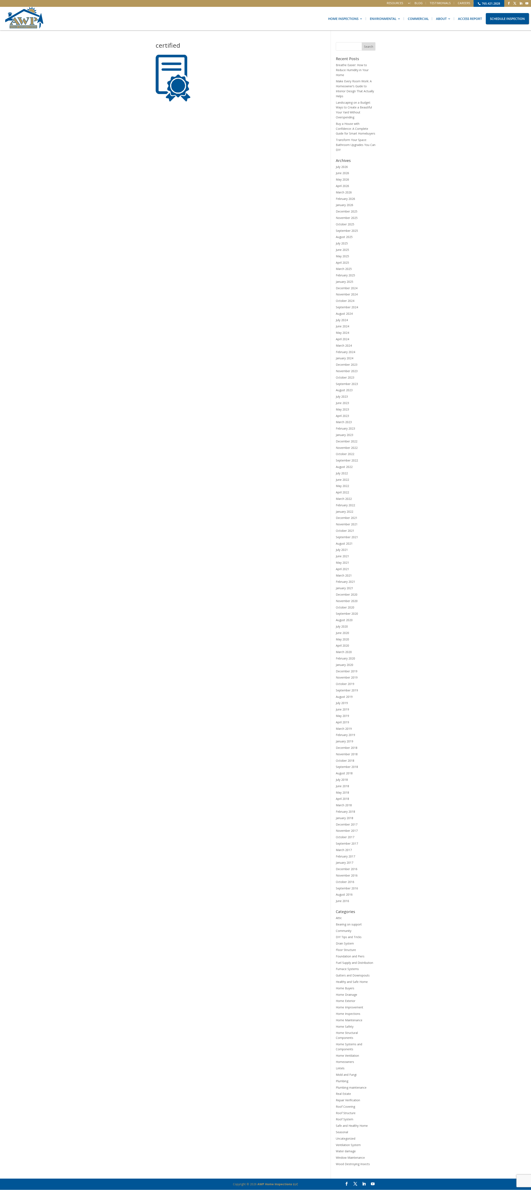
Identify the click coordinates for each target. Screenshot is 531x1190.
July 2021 (342, 550)
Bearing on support (349, 924)
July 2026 (342, 167)
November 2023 (347, 371)
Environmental (383, 18)
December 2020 (346, 594)
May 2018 (342, 792)
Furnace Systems (347, 969)
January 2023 (344, 435)
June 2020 (342, 633)
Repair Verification (348, 1100)
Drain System (345, 943)
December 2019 (346, 671)
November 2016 (347, 875)
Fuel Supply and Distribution (354, 963)
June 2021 (342, 556)
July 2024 (342, 320)
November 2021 (347, 524)
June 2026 (342, 173)
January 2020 (344, 665)
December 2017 (346, 824)
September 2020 (347, 614)
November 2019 (347, 677)
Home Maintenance (349, 1020)
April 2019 (342, 722)
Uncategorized (345, 1138)
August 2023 (344, 390)
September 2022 (347, 460)
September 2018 (347, 767)
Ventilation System (348, 1145)
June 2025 (342, 250)
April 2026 (342, 186)
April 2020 (342, 645)
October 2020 (345, 607)
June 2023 (342, 403)
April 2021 (342, 569)
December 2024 (346, 288)
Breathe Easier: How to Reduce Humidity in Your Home (352, 70)
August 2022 (344, 467)
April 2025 (342, 263)
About (441, 18)
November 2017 (347, 831)
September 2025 (347, 231)
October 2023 (345, 377)
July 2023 (342, 396)
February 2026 (345, 199)
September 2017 (347, 843)
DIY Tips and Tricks (349, 937)
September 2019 (347, 690)
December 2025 (346, 211)
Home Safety (344, 1026)
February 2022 (345, 505)
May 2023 (342, 409)
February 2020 (345, 658)
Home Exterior (345, 1001)
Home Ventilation (347, 1056)
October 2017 (345, 837)
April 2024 (342, 339)
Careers (464, 3)
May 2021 (342, 563)
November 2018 (347, 754)
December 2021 (346, 518)
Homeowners (345, 1062)
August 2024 (344, 314)
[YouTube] (526, 3)
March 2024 (344, 345)
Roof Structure (346, 1113)
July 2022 (342, 473)
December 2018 (346, 748)
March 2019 (344, 729)
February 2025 (345, 275)
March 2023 (344, 422)
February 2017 (345, 856)
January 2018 (344, 818)
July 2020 (342, 626)
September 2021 (347, 537)
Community (343, 931)
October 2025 (345, 224)
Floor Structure (346, 950)
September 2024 (347, 307)
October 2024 (345, 301)
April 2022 (342, 492)
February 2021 (345, 582)
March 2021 (344, 575)
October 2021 (345, 531)
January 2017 (344, 863)
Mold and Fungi (346, 1075)
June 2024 (342, 326)
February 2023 (345, 428)
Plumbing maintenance (351, 1087)
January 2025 (344, 282)
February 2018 (345, 812)
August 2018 (344, 773)
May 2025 (342, 256)
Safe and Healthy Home (352, 1126)
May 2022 (342, 486)
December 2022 (346, 441)
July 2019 (342, 703)
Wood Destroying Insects (353, 1164)
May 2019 (342, 716)
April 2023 (342, 416)
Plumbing (342, 1081)
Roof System (344, 1119)
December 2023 (346, 365)
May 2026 (342, 179)
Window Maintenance (350, 1158)
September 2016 (347, 888)
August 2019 (344, 697)
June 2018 (342, 786)
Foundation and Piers (350, 956)
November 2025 (347, 218)
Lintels (340, 1068)
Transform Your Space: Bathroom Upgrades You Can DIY (355, 145)
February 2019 (345, 735)
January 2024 (344, 358)
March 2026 (344, 192)
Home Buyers (345, 988)
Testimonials (440, 3)
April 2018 (342, 799)
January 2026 (344, 205)
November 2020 (347, 601)
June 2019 (342, 709)
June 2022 (342, 480)
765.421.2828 (490, 3)
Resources (395, 3)
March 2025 (344, 269)
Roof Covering (345, 1107)
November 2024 (347, 294)
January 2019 (344, 741)
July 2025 (342, 243)
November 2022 (347, 448)
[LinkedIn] (520, 3)
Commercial (418, 18)
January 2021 (344, 588)
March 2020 (344, 652)
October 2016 (345, 882)
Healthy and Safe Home (352, 982)
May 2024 (342, 333)
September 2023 (347, 384)
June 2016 (342, 901)
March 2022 (344, 499)
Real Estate (343, 1094)
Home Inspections (343, 18)
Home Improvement (349, 1007)
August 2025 (344, 237)
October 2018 (345, 761)
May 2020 (342, 639)
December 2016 (346, 869)
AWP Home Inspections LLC (277, 1184)
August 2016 (344, 894)
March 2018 (344, 805)
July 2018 (342, 780)
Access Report (470, 18)
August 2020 (344, 620)
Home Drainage (346, 995)
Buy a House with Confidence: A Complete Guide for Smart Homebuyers (355, 129)
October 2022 (345, 454)
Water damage (346, 1151)
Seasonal (342, 1132)
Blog (418, 3)
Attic (339, 918)
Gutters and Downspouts (353, 975)
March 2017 (344, 850)
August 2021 (344, 543)
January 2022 (344, 512)
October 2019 (345, 684)
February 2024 (345, 352)
